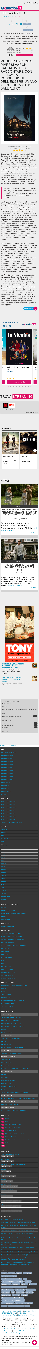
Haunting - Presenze (7, 1189)
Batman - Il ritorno (6, 1184)
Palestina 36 (4, 954)
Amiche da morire (6, 1174)
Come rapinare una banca (8, 1086)
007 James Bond (30, 1289)
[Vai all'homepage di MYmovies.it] (11, 9)
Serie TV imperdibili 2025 (8, 801)
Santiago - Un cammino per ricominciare (12, 939)
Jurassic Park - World (20, 1287)
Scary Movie (11, 1273)
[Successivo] (35, 450)
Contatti (9, 1329)
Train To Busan (5, 1059)
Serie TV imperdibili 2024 (8, 804)
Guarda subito (19, 382)
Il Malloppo (4, 1074)
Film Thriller (4, 832)
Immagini (5, 727)
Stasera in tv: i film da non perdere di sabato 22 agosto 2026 (18, 1222)
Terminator (21, 1306)
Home (3, 1311)
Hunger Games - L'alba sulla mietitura (12, 936)
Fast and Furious (18, 1298)
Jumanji (3, 1179)
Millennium (24, 1295)
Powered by (28, 412)
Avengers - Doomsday (7, 942)
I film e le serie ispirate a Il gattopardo (12, 1281)
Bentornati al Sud (6, 966)
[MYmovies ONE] (29, 324)
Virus (13, 1292)
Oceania (3, 907)
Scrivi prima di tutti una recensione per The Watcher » (19, 709)
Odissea (7, 1121)
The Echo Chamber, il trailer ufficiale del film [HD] (15, 1255)
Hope (2, 960)
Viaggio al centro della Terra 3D (10, 1154)
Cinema (9, 1311)
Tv (18, 1313)
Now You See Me (6, 1276)
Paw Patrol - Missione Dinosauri (10, 1104)
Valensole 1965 (5, 919)
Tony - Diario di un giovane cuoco (10, 1038)
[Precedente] (4, 450)
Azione (3, 841)
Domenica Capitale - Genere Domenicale (12, 1000)
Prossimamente (7, 1315)
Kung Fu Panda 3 (6, 1209)
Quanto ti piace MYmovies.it (9, 746)
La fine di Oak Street (10, 1130)
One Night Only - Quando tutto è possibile (13, 1026)
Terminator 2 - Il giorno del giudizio (11, 1053)
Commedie (4, 829)
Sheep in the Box (6, 1044)
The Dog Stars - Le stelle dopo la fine (11, 1017)
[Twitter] (9, 24)
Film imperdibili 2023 (7, 761)
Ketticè (3, 1089)
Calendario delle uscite (7, 926)
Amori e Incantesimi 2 (7, 957)
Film (21, 1311)
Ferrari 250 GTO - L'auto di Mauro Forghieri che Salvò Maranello (19, 1098)
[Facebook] (6, 24)
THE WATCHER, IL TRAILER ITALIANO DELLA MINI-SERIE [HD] (19, 567)
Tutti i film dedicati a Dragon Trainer (11, 1278)
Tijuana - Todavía (6, 994)
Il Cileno (3, 1041)
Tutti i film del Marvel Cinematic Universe (13, 1300)
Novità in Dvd (5, 794)
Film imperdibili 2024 (7, 758)
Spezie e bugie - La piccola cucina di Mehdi (13, 945)
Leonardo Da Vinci (7, 1287)
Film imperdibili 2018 (7, 776)
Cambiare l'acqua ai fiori (8, 972)
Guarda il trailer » (15, 585)
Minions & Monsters (10, 1136)
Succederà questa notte (8, 978)
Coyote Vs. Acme (6, 1062)
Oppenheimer (15, 1284)
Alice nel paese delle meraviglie (23, 1303)
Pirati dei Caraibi (19, 1289)
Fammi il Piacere (6, 1083)
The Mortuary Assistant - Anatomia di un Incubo (14, 1092)
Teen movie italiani (7, 1298)
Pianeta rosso (5, 1159)
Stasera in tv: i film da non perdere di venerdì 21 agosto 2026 (18, 1252)
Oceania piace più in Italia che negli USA (12, 1219)
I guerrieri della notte (7, 1204)
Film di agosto (5, 788)
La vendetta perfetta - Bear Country (11, 1023)
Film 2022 (4, 17)
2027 (2, 752)
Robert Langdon (6, 1295)
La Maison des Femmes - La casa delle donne (14, 985)
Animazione (4, 838)
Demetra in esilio (6, 997)
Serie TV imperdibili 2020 (8, 816)
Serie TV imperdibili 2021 (8, 813)
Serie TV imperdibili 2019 (8, 819)
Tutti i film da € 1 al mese (12, 324)
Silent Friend (5, 1077)
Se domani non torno (7, 975)
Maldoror (3, 916)
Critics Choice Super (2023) (11, 716)
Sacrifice (7, 1142)
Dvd (14, 1313)
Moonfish (3, 988)
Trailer (4, 723)
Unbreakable (29, 1292)
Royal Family (32, 1284)
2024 (14, 752)
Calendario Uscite (30, 1311)
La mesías (11, 372)
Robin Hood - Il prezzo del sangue (14, 1133)
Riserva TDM (17, 1331)
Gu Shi (3, 991)
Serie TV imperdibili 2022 (8, 810)
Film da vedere (5, 782)
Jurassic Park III (5, 1199)
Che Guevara (12, 1306)
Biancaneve (28, 1281)
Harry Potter (16, 1295)
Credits (4, 1329)
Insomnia (3, 1169)
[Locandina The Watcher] (19, 140)
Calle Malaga (5, 951)
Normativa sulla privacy (21, 1329)
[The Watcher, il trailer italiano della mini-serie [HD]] (20, 560)
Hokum (8, 1146)
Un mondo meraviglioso (8, 1080)
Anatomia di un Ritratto (7, 1003)
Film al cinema (5, 785)
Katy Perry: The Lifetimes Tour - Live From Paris (14, 1068)
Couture (3, 1029)
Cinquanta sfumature (7, 1289)
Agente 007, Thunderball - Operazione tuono (13, 1164)
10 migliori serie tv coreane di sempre (11, 822)
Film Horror (4, 835)
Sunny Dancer (5, 1065)
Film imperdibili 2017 (7, 779)
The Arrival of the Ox (7, 1006)
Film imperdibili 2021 (7, 767)
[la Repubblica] (28, 4)
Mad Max (4, 1306)
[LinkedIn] (13, 24)
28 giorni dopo (27, 1273)
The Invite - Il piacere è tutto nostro (11, 933)
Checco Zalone (6, 1284)
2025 (10, 752)
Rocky (27, 1306)
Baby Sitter (24, 1284)
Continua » (34, 533)
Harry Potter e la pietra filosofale (10, 1020)
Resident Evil (5, 948)
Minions (4, 1273)
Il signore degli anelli (7, 1303)
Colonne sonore (23, 1315)
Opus (24, 1278)
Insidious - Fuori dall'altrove (9, 910)
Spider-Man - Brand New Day (13, 1124)
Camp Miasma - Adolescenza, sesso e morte (13, 913)
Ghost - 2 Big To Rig (6, 1032)
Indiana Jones (20, 1292)
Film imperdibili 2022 (7, 764)
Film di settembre (6, 791)
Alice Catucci (6, 703)
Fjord (2, 963)
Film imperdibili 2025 (7, 755)
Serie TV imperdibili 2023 (8, 807)
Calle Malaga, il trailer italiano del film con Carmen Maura (17, 1230)
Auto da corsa (6, 1292)
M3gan (15, 1276)
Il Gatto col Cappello (7, 969)
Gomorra (19, 1273)
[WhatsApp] (17, 24)
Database (16, 1311)
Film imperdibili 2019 (7, 773)
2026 (6, 752)
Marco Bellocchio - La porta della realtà (12, 1047)
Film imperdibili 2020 (7, 770)
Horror (10, 17)
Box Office (23, 1313)
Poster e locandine (8, 725)
